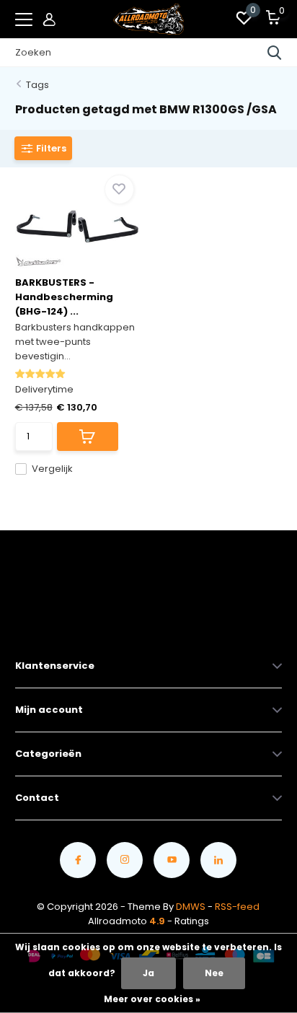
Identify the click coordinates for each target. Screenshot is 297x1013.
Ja (148, 973)
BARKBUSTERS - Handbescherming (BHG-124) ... (64, 297)
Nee (214, 973)
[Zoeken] (274, 52)
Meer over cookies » (152, 999)
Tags (37, 85)
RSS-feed (237, 906)
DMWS (190, 906)
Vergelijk (52, 468)
